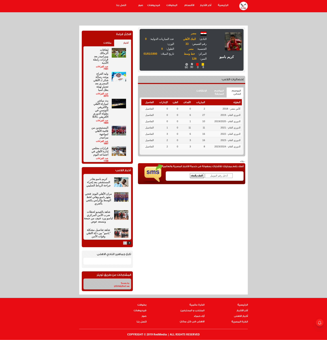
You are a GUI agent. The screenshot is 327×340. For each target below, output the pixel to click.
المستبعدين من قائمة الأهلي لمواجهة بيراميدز (99, 132)
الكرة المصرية (239, 321)
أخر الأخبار (205, 5)
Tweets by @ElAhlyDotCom (121, 284)
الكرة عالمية (196, 304)
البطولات (171, 5)
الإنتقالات (201, 90)
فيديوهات (153, 5)
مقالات (107, 43)
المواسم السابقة (219, 92)
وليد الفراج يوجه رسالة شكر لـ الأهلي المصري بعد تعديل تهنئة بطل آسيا (100, 81)
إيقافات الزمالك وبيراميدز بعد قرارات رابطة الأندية (100, 56)
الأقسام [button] (189, 5)
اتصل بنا (121, 5)
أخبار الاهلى (241, 316)
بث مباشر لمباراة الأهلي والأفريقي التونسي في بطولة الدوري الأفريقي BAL (100, 108)
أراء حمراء (199, 316)
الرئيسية (223, 5)
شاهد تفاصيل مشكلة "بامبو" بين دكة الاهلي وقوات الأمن (98, 233)
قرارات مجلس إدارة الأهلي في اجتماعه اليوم (99, 151)
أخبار (125, 43)
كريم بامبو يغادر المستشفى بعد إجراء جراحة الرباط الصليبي (98, 182)
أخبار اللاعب (123, 170)
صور (140, 5)
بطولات (141, 304)
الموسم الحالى (236, 92)
